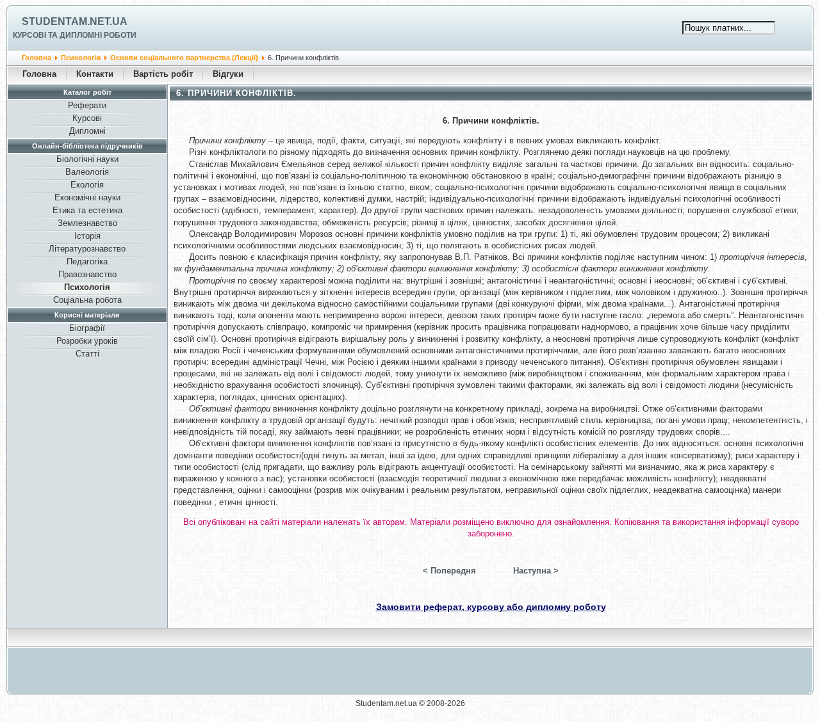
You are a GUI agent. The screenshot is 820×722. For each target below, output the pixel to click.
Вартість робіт (163, 74)
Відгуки (228, 74)
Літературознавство (87, 248)
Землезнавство (87, 223)
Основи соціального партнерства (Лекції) (184, 57)
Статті (87, 353)
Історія (87, 236)
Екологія (87, 184)
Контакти (94, 74)
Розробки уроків (87, 341)
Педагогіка (87, 261)
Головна (36, 57)
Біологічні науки (87, 159)
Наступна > (536, 570)
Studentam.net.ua (74, 21)
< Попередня (449, 570)
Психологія (81, 57)
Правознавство (87, 274)
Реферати (87, 105)
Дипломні (87, 131)
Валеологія (87, 172)
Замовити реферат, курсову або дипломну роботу (491, 607)
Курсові (87, 118)
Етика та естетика (87, 210)
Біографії (87, 328)
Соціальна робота (87, 300)
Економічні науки (87, 197)
